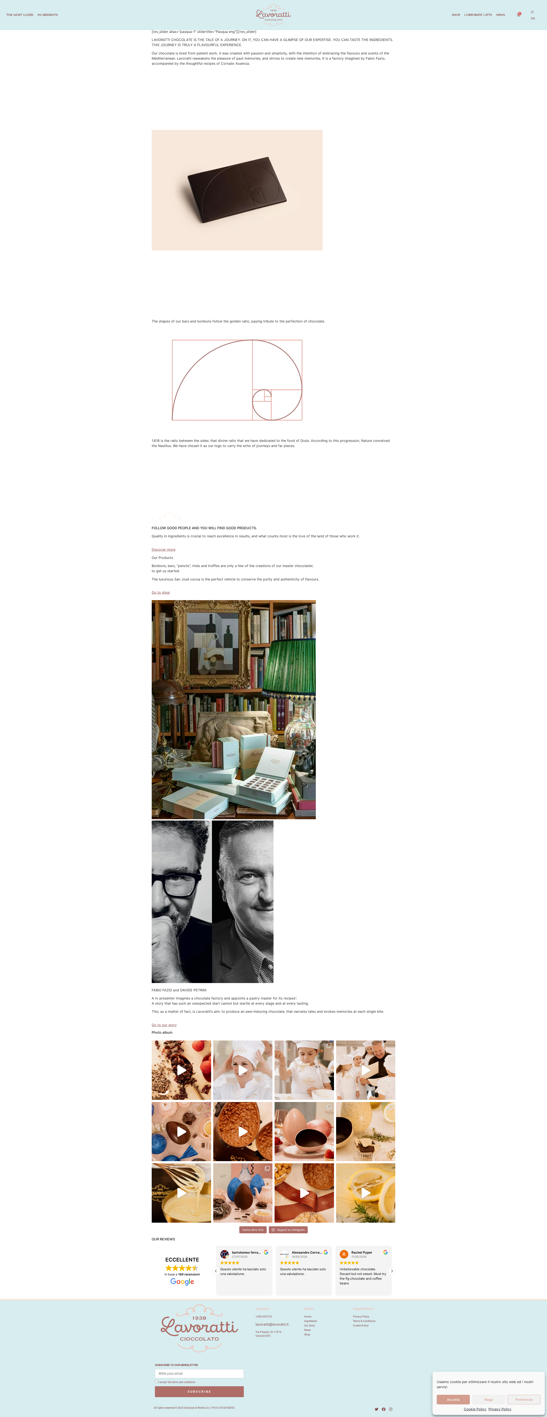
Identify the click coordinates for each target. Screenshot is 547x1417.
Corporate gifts (478, 15)
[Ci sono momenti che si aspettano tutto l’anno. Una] (181, 1131)
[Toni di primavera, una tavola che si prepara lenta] (304, 1131)
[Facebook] (383, 1409)
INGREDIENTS (47, 15)
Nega (489, 1400)
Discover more (163, 549)
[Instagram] (390, 1409)
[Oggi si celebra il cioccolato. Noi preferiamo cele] (304, 1070)
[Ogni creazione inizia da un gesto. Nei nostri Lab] (243, 1070)
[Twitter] (376, 1409)
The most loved (19, 15)
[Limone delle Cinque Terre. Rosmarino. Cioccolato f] (366, 1193)
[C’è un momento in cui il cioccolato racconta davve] (243, 1193)
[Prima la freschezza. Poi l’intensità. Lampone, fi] (181, 1193)
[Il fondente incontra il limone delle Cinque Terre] (366, 1131)
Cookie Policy (475, 1409)
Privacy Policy (499, 1409)
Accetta (453, 1400)
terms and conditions (183, 1382)
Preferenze (524, 1400)
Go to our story (164, 1025)
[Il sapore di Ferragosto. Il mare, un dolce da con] (181, 1070)
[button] (392, 1271)
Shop (456, 15)
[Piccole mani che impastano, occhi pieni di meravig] (366, 1070)
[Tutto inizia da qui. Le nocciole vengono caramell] (243, 1131)
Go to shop (161, 592)
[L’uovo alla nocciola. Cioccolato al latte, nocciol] (304, 1193)
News (500, 15)
